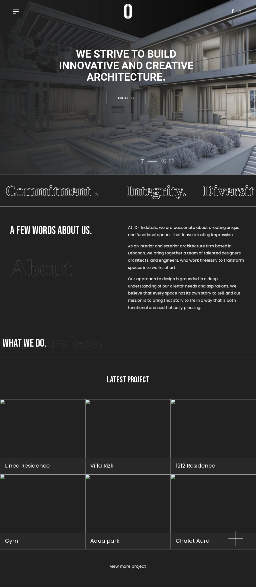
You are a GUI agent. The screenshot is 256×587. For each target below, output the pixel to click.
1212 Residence (195, 466)
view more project (128, 566)
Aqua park (105, 541)
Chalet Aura (193, 541)
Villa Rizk (102, 466)
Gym (11, 541)
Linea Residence (27, 466)
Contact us (126, 98)
